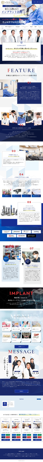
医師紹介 (21, 391)
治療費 (26, 456)
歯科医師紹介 (19, 453)
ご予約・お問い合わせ (37, 2)
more (39, 399)
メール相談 (29, 456)
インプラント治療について (25, 453)
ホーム (6, 453)
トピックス (33, 456)
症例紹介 (23, 456)
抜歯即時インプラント (18, 456)
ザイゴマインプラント (11, 456)
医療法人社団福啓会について (12, 453)
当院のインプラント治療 (33, 453)
